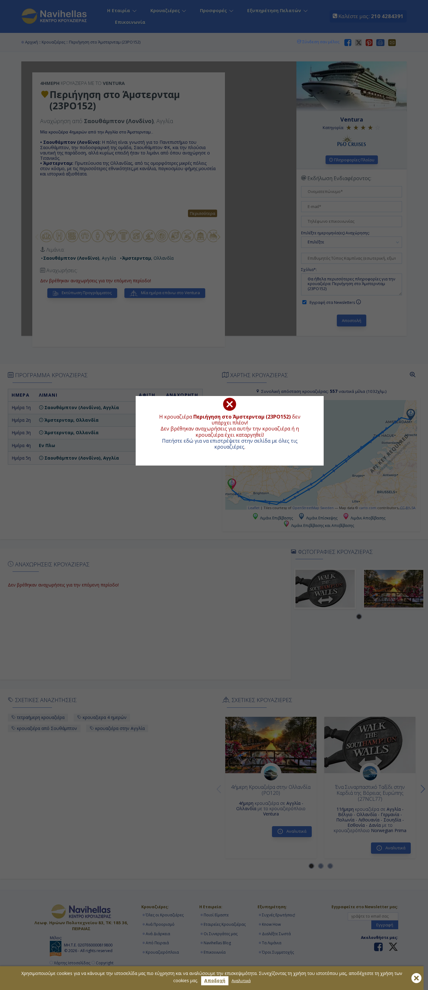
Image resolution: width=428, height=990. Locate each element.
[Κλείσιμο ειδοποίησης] (416, 978)
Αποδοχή (214, 980)
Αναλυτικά (241, 980)
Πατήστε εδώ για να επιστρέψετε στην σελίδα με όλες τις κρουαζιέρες (230, 443)
